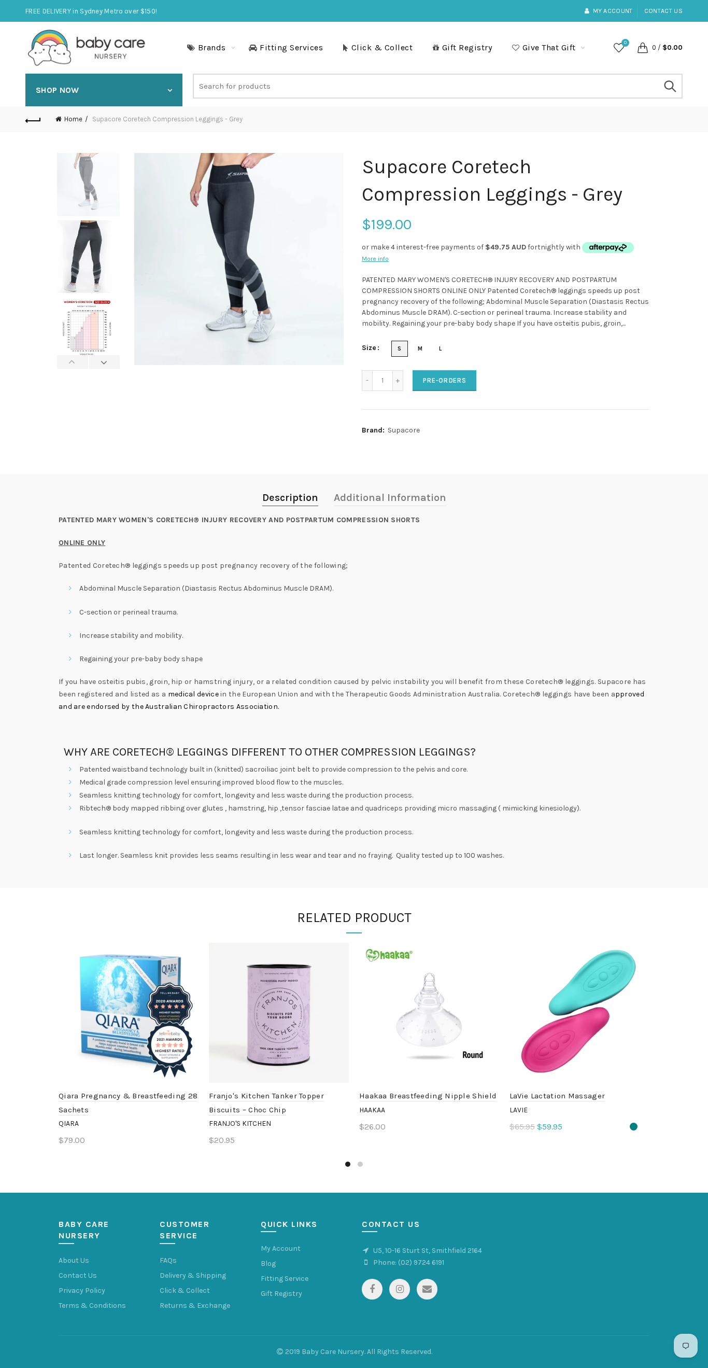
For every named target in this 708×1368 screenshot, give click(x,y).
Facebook (372, 1289)
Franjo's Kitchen (240, 1123)
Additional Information (390, 498)
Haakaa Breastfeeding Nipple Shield (428, 1095)
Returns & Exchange (195, 1305)
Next (104, 362)
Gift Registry (467, 47)
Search (670, 86)
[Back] (33, 119)
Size (369, 348)
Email (427, 1289)
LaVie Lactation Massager (557, 1095)
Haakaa (372, 1110)
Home (73, 119)
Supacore (404, 430)
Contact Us (78, 1275)
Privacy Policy (82, 1290)
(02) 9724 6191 (421, 1262)
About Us (74, 1260)
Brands (212, 47)
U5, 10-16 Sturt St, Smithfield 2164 (427, 1250)
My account (612, 11)
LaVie (518, 1110)
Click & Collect (382, 47)
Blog (268, 1263)
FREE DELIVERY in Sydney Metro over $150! (91, 11)
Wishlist (625, 43)
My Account (281, 1248)
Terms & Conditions (92, 1305)
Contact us (663, 11)
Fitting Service (284, 1278)
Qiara (69, 1123)
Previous (73, 362)
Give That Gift (549, 47)
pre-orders (444, 380)
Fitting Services (291, 47)
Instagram (399, 1289)
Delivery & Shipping (193, 1275)
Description (290, 498)
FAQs (168, 1260)
